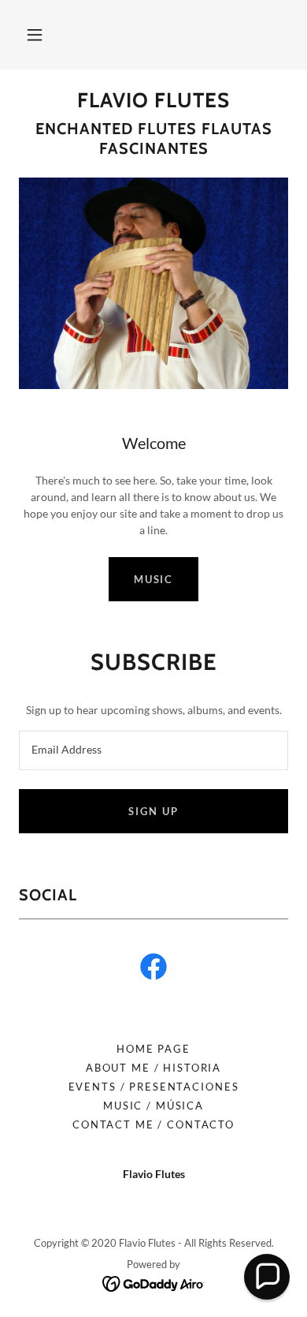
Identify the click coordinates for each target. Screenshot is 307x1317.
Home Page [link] (153, 1048)
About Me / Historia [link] (153, 1067)
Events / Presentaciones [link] (153, 1086)
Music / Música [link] (153, 1105)
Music (153, 579)
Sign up (153, 811)
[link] (153, 100)
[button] (34, 35)
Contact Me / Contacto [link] (153, 1124)
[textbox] (153, 750)
